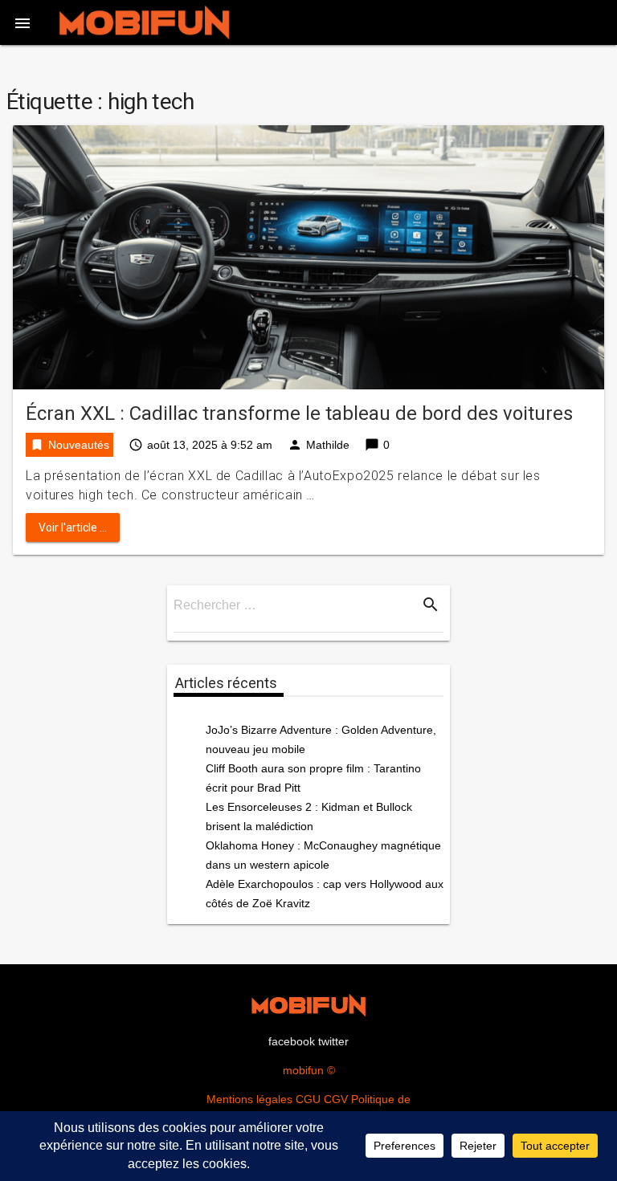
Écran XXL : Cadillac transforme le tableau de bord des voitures (299, 413)
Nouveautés (78, 444)
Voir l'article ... (73, 527)
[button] (22, 22)
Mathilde (327, 444)
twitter (333, 1041)
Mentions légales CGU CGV (277, 1099)
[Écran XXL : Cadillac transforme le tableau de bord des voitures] (308, 256)
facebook (291, 1041)
